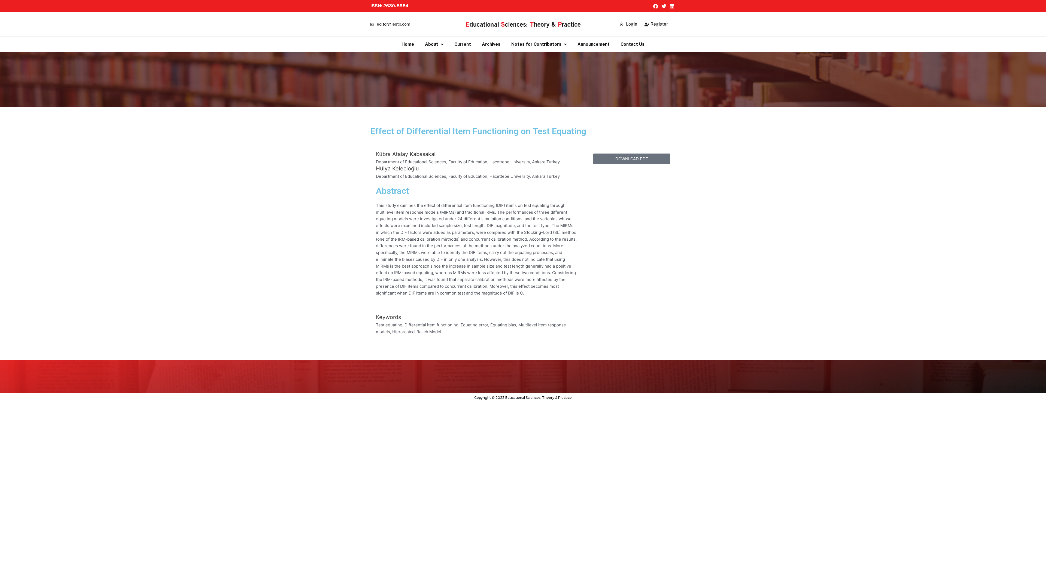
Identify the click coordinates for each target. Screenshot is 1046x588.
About (431, 44)
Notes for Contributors (536, 44)
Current (462, 44)
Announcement (593, 44)
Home (408, 44)
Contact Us (632, 44)
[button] (434, 44)
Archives (491, 44)
